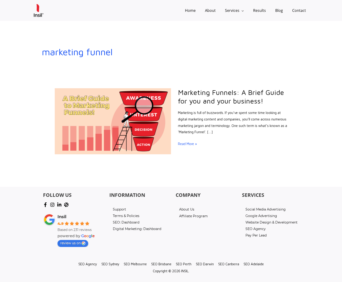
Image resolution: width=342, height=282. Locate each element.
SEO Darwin (205, 264)
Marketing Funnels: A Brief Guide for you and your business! (231, 96)
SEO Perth (183, 264)
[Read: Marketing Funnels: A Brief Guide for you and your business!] (113, 121)
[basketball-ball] (67, 204)
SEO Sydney (110, 264)
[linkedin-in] (60, 204)
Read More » (187, 144)
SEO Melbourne (135, 264)
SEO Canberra (228, 264)
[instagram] (53, 204)
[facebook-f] (46, 204)
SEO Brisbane (161, 264)
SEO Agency (87, 264)
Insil (61, 216)
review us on (70, 243)
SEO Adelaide (254, 264)
